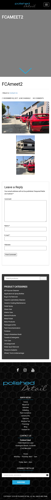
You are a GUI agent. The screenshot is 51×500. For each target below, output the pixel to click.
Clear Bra (25, 418)
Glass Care (8, 309)
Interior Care (8, 312)
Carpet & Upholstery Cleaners (14, 300)
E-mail (6, 235)
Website (7, 245)
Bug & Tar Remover (11, 297)
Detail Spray (8, 306)
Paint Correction (25, 413)
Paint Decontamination (12, 328)
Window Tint (25, 421)
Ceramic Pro (25, 416)
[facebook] (18, 370)
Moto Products (9, 322)
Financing (25, 424)
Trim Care (7, 341)
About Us (25, 405)
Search (43, 278)
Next (22, 69)
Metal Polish (8, 319)
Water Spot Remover (11, 347)
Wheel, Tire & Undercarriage (14, 353)
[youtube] (32, 370)
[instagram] (25, 370)
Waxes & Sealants (10, 350)
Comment (7, 199)
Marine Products (10, 315)
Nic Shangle (25, 98)
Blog (25, 427)
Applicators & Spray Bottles (14, 294)
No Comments (38, 98)
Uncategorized (9, 344)
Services (26, 407)
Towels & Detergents (11, 337)
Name (6, 226)
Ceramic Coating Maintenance (15, 303)
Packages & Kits (10, 325)
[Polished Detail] (25, 5)
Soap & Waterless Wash (13, 334)
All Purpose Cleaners (11, 290)
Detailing (25, 410)
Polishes (7, 331)
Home (25, 402)
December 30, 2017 (11, 98)
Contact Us (13, 93)
